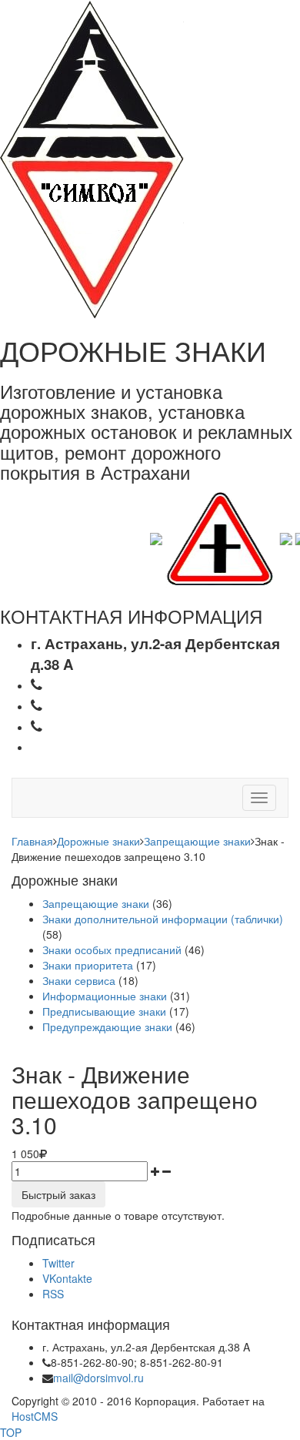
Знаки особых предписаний (112, 949)
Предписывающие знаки (104, 1011)
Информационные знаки (104, 995)
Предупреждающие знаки (107, 1026)
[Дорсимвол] (92, 158)
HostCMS (35, 1416)
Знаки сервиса (78, 980)
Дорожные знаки (98, 841)
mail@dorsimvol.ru (98, 1377)
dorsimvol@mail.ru (112, 745)
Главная (32, 841)
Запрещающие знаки (197, 841)
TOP (11, 1432)
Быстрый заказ (58, 1194)
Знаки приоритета (87, 965)
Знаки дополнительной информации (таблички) (162, 918)
